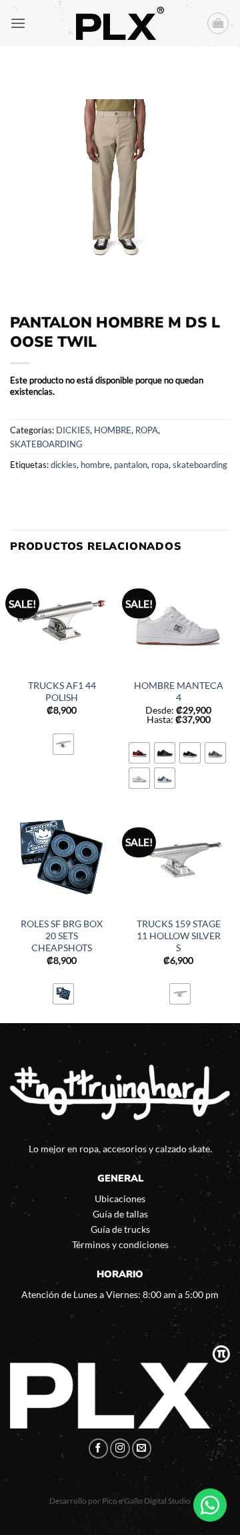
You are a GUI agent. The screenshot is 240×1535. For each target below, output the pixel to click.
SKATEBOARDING (46, 444)
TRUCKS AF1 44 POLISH (62, 691)
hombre (95, 464)
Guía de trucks (120, 1229)
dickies (64, 464)
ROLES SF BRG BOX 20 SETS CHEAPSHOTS (62, 936)
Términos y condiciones (120, 1244)
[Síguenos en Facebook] (99, 1448)
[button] (18, 23)
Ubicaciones (120, 1198)
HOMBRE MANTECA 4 (178, 691)
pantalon (130, 464)
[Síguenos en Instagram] (120, 1448)
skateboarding (200, 464)
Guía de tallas (120, 1213)
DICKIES (73, 430)
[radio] (63, 744)
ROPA (146, 430)
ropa (160, 464)
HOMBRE (112, 430)
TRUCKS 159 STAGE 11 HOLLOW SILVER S (179, 936)
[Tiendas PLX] (120, 23)
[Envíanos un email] (142, 1448)
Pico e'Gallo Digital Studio (146, 1500)
